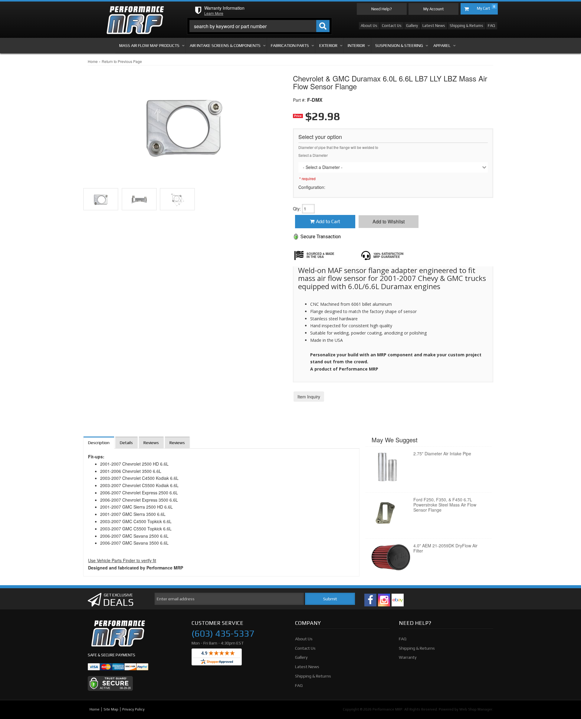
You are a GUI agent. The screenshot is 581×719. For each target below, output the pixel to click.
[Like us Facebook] (370, 600)
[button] (259, 26)
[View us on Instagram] (384, 600)
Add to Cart (328, 221)
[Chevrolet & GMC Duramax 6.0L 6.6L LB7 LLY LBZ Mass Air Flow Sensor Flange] (177, 199)
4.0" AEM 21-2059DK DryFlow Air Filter (445, 548)
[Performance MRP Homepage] (135, 11)
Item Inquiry (308, 397)
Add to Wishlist (389, 221)
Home (93, 61)
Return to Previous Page (122, 61)
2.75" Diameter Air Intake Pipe (442, 453)
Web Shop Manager (475, 709)
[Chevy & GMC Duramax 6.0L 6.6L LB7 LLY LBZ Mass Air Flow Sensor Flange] (183, 121)
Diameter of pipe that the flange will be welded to (338, 147)
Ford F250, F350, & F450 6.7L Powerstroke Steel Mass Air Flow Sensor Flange (444, 504)
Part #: (299, 100)
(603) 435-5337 (223, 633)
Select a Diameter (313, 155)
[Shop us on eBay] (398, 600)
